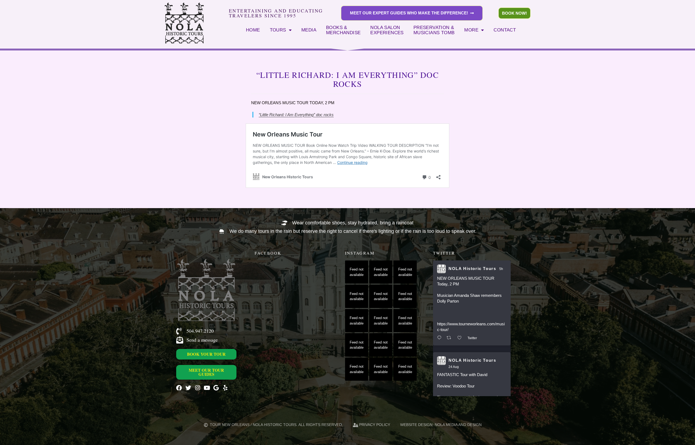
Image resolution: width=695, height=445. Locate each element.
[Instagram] (197, 388)
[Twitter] (188, 388)
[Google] (216, 388)
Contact (505, 29)
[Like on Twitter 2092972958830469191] (461, 338)
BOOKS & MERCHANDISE (343, 30)
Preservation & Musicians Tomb (434, 30)
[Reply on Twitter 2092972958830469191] (441, 338)
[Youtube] (207, 388)
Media (308, 29)
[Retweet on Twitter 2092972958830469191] (450, 338)
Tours (278, 29)
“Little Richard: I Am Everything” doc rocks (296, 114)
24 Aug (453, 367)
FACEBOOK (268, 253)
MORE (471, 29)
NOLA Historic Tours (472, 268)
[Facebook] (179, 388)
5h (501, 269)
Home (253, 29)
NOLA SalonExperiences (386, 30)
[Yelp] (225, 388)
